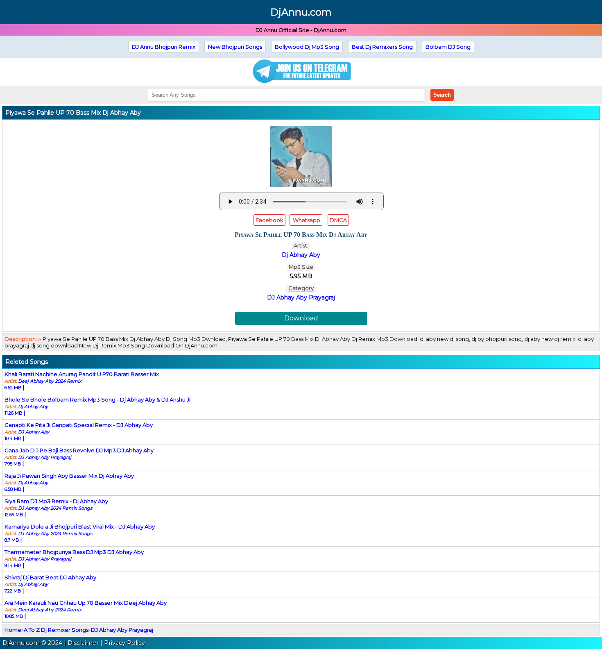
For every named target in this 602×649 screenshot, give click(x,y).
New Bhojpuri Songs (235, 46)
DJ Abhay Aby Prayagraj (301, 297)
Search (442, 95)
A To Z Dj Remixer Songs (56, 629)
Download (301, 318)
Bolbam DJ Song (448, 46)
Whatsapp (306, 220)
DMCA (338, 220)
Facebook (269, 220)
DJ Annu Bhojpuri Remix (163, 46)
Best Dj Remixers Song (382, 46)
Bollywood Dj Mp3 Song (307, 46)
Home (13, 629)
